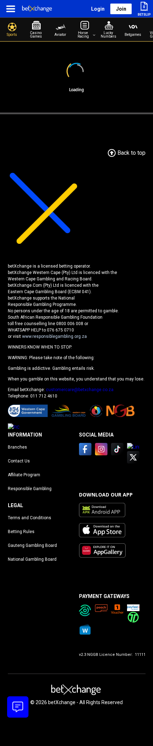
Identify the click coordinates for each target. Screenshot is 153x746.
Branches (17, 447)
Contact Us (19, 461)
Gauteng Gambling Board (32, 545)
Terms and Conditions (29, 517)
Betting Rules (21, 531)
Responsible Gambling (30, 488)
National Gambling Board (32, 559)
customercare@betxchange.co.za (80, 389)
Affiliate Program (24, 474)
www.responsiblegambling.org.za (54, 336)
